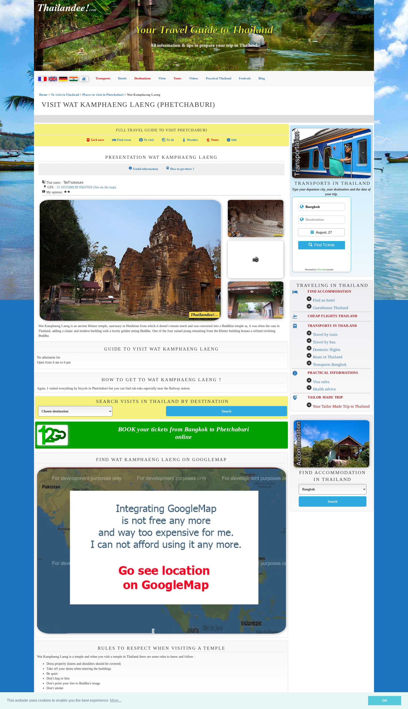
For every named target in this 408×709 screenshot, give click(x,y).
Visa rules (321, 382)
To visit (146, 140)
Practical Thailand (218, 78)
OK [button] (384, 700)
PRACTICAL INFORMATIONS (333, 373)
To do (168, 140)
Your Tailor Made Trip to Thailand (341, 406)
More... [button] (115, 700)
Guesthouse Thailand (330, 308)
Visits (162, 78)
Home (43, 94)
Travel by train (325, 334)
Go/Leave (95, 140)
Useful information (143, 168)
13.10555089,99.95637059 (74, 187)
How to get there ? (180, 168)
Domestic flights (326, 349)
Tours (177, 78)
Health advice (324, 389)
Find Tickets (324, 245)
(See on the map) (104, 187)
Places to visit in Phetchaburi (103, 94)
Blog (262, 78)
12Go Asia (321, 269)
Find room (121, 140)
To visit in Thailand (65, 94)
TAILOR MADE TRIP (325, 397)
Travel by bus (324, 342)
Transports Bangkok (330, 364)
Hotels (122, 78)
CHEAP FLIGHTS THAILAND (332, 316)
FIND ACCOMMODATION (329, 291)
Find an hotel (324, 300)
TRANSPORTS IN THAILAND (332, 326)
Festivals (245, 78)
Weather (190, 140)
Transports (103, 78)
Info (231, 140)
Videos (193, 78)
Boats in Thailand (327, 357)
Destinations (142, 78)
